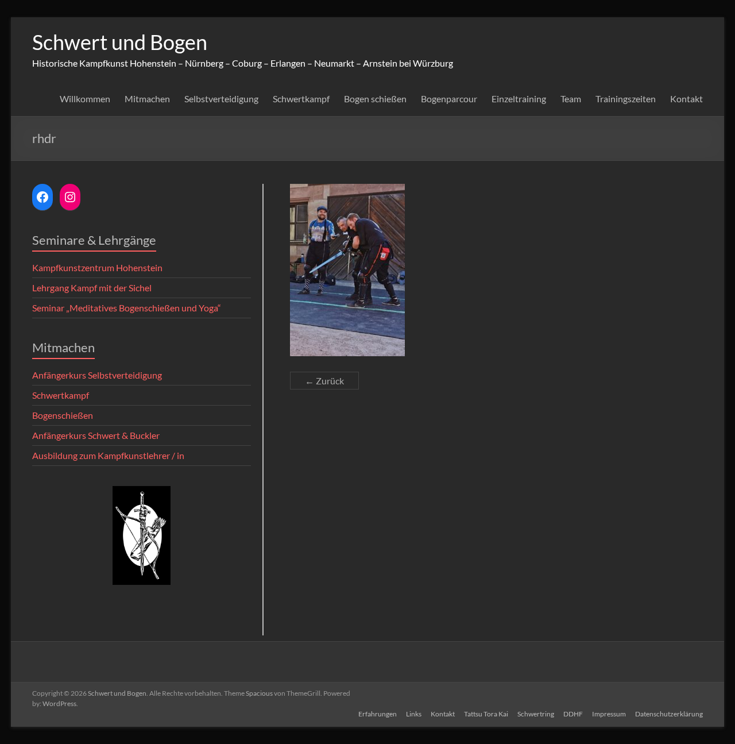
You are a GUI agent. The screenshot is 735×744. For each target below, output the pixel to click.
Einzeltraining (519, 98)
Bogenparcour (449, 98)
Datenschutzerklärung (669, 714)
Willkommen (85, 98)
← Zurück (324, 380)
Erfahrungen (377, 714)
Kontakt (686, 98)
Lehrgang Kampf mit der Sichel (92, 287)
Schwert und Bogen (119, 42)
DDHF (573, 714)
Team (570, 98)
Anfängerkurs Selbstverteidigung (97, 374)
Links (413, 714)
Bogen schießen (375, 98)
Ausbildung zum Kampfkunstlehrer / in (108, 455)
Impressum (609, 714)
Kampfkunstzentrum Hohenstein (97, 267)
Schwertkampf (301, 98)
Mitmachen (147, 98)
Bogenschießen (62, 415)
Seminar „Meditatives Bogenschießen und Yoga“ (126, 307)
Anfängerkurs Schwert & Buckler (96, 435)
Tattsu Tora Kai (486, 714)
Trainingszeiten (625, 98)
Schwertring (535, 714)
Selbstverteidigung (221, 98)
